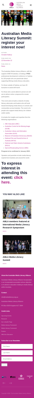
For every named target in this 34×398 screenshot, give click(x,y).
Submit (4, 364)
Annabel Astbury (6, 55)
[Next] (10, 383)
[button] (3, 5)
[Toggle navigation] (29, 5)
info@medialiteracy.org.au (9, 297)
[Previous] (4, 383)
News (3, 66)
